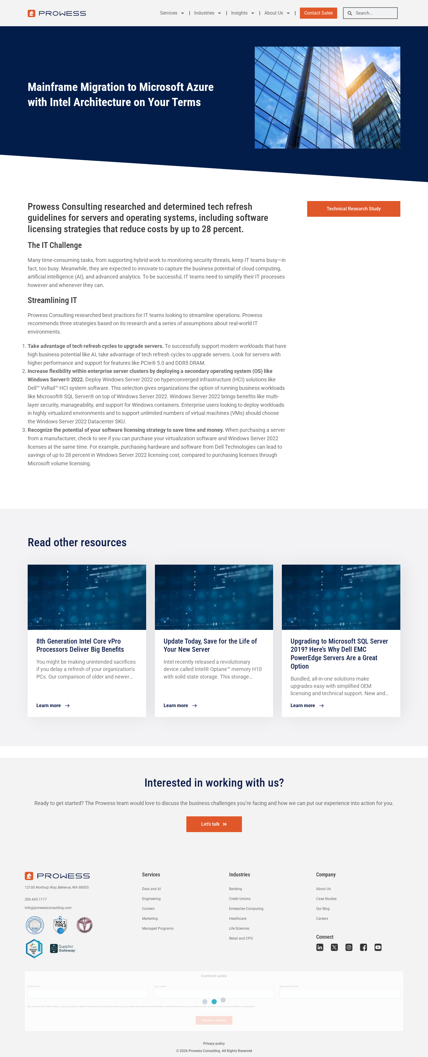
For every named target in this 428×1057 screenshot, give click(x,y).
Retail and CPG (241, 938)
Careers (322, 919)
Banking (235, 889)
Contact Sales (318, 13)
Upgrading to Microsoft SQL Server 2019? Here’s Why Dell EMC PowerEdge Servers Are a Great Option (339, 653)
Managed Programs (158, 928)
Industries (204, 13)
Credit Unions (239, 899)
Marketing (150, 919)
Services (168, 13)
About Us (273, 13)
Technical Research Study (354, 209)
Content (148, 909)
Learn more (48, 705)
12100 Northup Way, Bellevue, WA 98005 (57, 887)
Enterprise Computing (246, 909)
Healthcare (237, 919)
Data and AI (151, 889)
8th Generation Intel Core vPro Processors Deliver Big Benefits (80, 645)
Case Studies (326, 899)
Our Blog (323, 909)
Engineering (151, 899)
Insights (239, 13)
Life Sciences (239, 928)
